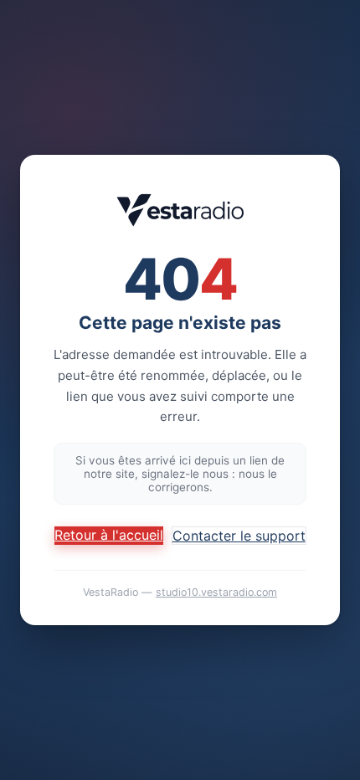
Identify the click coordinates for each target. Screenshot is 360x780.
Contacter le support (239, 535)
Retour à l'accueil (108, 534)
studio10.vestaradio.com (216, 592)
